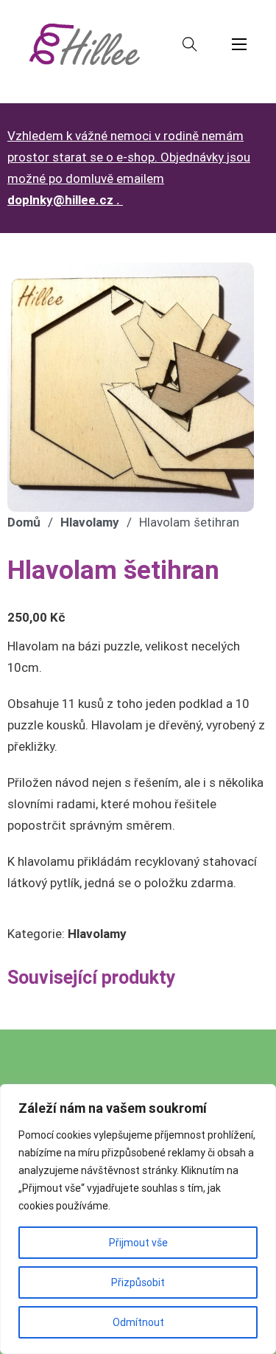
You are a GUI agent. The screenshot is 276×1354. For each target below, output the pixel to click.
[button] (234, 282)
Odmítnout (138, 1322)
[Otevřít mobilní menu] (239, 44)
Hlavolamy (89, 522)
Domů (23, 522)
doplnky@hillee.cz (60, 200)
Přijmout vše (138, 1242)
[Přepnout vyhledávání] (190, 44)
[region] (138, 1219)
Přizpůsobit (138, 1282)
